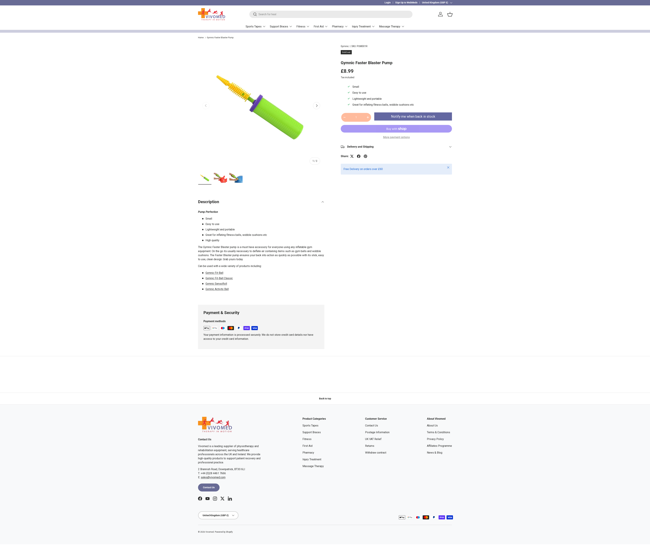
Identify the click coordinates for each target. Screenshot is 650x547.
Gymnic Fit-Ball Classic (219, 278)
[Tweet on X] (352, 156)
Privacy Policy (435, 439)
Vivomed (209, 532)
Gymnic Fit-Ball (214, 272)
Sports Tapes (254, 26)
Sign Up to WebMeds (406, 2)
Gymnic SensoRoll (216, 283)
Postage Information (377, 432)
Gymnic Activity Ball (217, 289)
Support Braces (279, 26)
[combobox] (331, 14)
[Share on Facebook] (358, 156)
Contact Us (209, 487)
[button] (450, 14)
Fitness (300, 26)
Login (388, 2)
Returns (369, 445)
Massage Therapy (389, 26)
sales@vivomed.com (213, 477)
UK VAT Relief (373, 439)
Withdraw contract (375, 452)
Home (201, 37)
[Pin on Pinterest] (365, 156)
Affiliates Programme (439, 445)
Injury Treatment (361, 26)
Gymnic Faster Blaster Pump (220, 37)
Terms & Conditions (438, 432)
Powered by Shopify (224, 532)
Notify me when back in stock (413, 116)
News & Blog (434, 452)
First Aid (319, 26)
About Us (432, 425)
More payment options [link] (396, 137)
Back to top (325, 398)
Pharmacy (338, 26)
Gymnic (345, 46)
